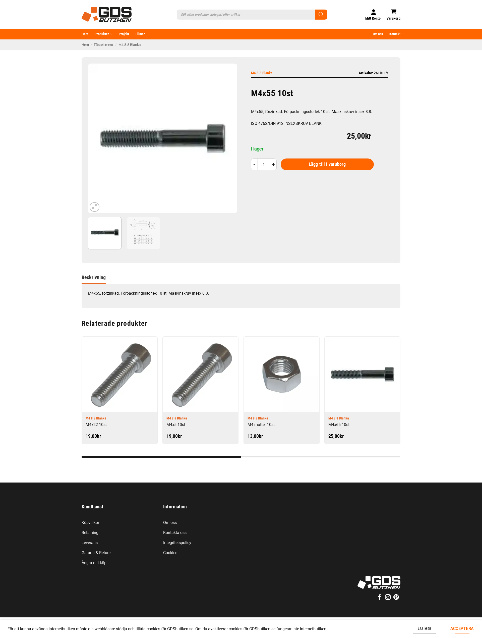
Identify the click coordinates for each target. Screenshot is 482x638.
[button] (393, 14)
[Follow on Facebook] (379, 598)
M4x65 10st (338, 424)
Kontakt (394, 34)
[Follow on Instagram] (388, 598)
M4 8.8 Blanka (129, 45)
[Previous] (97, 138)
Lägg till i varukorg (327, 164)
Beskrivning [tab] (94, 277)
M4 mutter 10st (261, 424)
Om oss (378, 34)
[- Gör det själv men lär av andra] (107, 14)
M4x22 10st (96, 424)
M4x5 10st (175, 424)
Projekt (124, 34)
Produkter (102, 34)
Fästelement (103, 45)
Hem (85, 34)
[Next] (227, 138)
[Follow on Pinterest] (396, 598)
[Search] (321, 15)
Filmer (140, 34)
